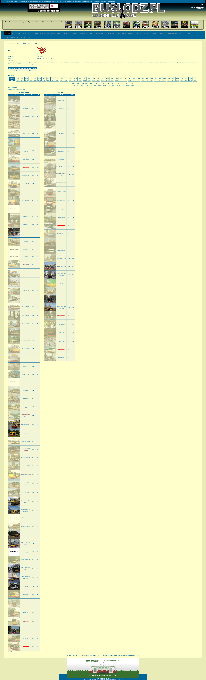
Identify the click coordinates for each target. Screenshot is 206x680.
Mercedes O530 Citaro (26, 474)
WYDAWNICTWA (171, 33)
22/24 (113, 85)
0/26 (190, 80)
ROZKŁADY (146, 33)
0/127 (80, 80)
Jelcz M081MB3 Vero (25, 290)
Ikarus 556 (25, 216)
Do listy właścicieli (13, 652)
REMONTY (83, 33)
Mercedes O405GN (25, 457)
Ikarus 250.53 (26, 133)
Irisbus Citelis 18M (61, 117)
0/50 (39, 80)
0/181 (102, 80)
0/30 (31, 80)
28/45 (99, 85)
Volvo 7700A (25, 621)
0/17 (173, 80)
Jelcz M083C (61, 133)
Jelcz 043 (25, 249)
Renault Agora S (61, 225)
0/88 (84, 80)
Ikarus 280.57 (26, 184)
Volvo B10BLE (61, 349)
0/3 (147, 80)
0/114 (70, 80)
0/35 (26, 80)
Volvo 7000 (25, 594)
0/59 (35, 80)
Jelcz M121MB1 (25, 306)
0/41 (48, 80)
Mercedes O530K (61, 200)
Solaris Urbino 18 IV (61, 299)
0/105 (93, 80)
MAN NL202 (61, 159)
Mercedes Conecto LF (26, 424)
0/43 (143, 80)
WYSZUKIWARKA (9, 37)
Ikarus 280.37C (25, 175)
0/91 (53, 80)
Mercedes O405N (26, 466)
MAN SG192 (25, 398)
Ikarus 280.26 (26, 159)
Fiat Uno (26, 125)
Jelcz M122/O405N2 (25, 340)
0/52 (164, 80)
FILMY (189, 33)
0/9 (98, 80)
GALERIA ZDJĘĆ (56, 33)
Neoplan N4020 (61, 217)
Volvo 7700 (25, 612)
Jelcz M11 (25, 299)
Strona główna (12, 43)
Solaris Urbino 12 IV (61, 266)
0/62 (138, 80)
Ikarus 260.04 (26, 142)
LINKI (28, 37)
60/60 (127, 85)
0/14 (22, 80)
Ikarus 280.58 (26, 192)
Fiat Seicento (26, 116)
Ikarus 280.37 (26, 167)
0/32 (87, 85)
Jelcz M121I (61, 143)
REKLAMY (74, 33)
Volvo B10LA (26, 646)
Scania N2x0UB (61, 242)
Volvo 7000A (25, 603)
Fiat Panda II (25, 108)
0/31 (134, 80)
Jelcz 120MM (26, 264)
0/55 (66, 80)
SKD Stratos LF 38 (61, 250)
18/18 (118, 85)
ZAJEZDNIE (111, 33)
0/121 (112, 80)
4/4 (109, 85)
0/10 (18, 80)
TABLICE (154, 33)
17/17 (122, 85)
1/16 (74, 85)
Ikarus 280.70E (25, 200)
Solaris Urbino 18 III (25, 559)
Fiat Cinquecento (26, 100)
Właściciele (20, 43)
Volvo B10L (25, 638)
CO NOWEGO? (27, 33)
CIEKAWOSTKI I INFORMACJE (41, 33)
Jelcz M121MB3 (25, 324)
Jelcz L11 (25, 282)
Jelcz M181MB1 (25, 349)
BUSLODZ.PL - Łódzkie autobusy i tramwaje (110, 679)
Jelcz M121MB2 (25, 315)
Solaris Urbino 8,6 (61, 315)
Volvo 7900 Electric (25, 630)
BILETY (162, 33)
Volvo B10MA (61, 357)
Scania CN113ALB (61, 233)
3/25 (95, 85)
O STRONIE (20, 37)
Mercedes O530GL (61, 191)
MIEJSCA (130, 33)
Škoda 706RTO (25, 518)
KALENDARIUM (16, 33)
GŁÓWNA (7, 33)
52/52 (104, 85)
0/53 (121, 80)
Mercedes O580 (25, 492)
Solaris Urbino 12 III (25, 535)
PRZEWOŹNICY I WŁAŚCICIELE (97, 33)
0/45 (116, 80)
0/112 (44, 80)
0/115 (89, 80)
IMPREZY (181, 33)
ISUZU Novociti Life (25, 233)
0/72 (82, 85)
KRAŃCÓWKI (121, 33)
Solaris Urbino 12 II (25, 526)
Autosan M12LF (61, 100)
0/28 (160, 80)
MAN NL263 (25, 390)
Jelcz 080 (25, 256)
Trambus (26, 586)
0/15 (151, 80)
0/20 (177, 80)
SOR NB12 (61, 332)
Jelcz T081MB (25, 382)
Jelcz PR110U (25, 374)
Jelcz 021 (25, 241)
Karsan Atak (61, 151)
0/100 (75, 80)
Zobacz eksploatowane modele (16, 89)
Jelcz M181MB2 (25, 358)
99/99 (132, 85)
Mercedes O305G (26, 441)
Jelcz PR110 (25, 366)
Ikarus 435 (61, 108)
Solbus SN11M (61, 324)
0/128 (107, 80)
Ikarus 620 (25, 224)
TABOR (66, 33)
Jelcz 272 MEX (25, 273)
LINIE (138, 33)
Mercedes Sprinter (61, 209)
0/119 (61, 80)
